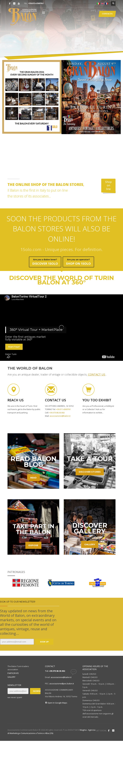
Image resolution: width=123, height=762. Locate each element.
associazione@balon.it (61, 677)
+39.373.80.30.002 (57, 671)
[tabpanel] (61, 30)
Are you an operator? (78, 262)
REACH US (16, 400)
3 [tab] (112, 55)
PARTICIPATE (13, 673)
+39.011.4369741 (36, 3)
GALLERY (11, 677)
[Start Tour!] (61, 340)
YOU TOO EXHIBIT (96, 400)
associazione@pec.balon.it (61, 683)
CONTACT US (55, 400)
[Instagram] (14, 3)
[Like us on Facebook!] (108, 730)
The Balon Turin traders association (18, 668)
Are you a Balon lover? (45, 262)
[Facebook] (10, 3)
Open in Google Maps (57, 702)
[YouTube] (18, 3)
